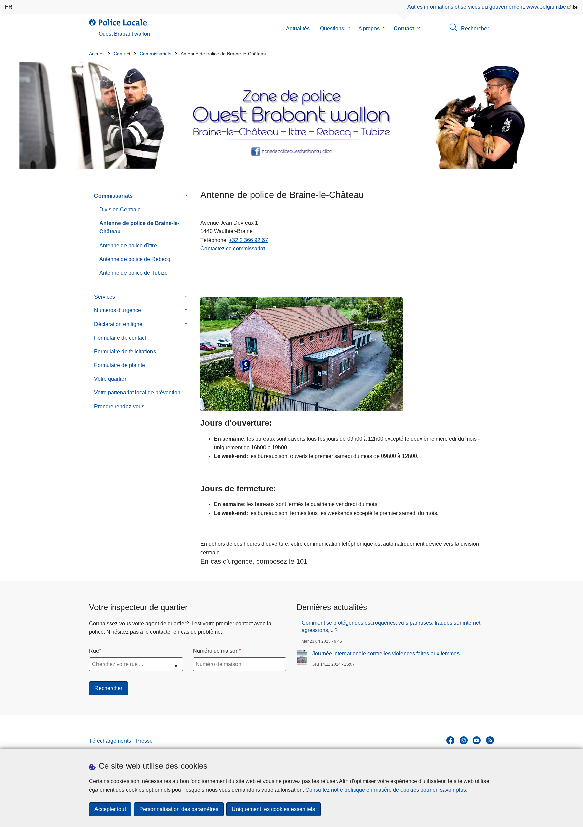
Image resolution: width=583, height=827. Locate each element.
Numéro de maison (216, 651)
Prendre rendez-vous (119, 406)
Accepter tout (110, 809)
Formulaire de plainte (119, 365)
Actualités (298, 28)
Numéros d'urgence (117, 310)
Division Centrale (120, 209)
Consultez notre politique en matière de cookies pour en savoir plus (385, 790)
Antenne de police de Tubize (133, 273)
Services (104, 297)
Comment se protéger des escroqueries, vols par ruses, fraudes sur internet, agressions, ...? (392, 626)
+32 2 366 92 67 (248, 240)
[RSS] (490, 740)
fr (8, 7)
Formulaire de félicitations (125, 351)
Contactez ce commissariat (232, 248)
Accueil (96, 53)
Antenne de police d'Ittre (128, 245)
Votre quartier (110, 379)
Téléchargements (110, 741)
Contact (404, 28)
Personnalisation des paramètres (178, 809)
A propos (369, 28)
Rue (94, 651)
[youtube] (477, 740)
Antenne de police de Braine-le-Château (139, 227)
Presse (144, 741)
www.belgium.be (546, 7)
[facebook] (450, 740)
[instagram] (464, 740)
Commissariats (155, 53)
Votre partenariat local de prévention (137, 392)
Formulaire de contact (120, 338)
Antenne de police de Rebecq (134, 259)
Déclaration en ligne (118, 324)
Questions (332, 28)
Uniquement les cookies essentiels (273, 809)
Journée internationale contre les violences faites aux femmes (386, 653)
